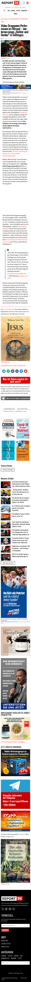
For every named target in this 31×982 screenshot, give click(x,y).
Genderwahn (14, 19)
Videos (15, 14)
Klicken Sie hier (5, 362)
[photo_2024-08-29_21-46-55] (15, 655)
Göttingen (13, 365)
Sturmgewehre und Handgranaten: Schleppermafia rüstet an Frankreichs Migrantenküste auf (20, 532)
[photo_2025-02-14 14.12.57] (14, 709)
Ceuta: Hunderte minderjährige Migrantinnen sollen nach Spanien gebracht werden (21, 524)
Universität (21, 365)
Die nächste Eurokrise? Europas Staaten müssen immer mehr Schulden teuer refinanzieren (20, 540)
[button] (4, 11)
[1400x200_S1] (15, 88)
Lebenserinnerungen (9, 309)
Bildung (4, 19)
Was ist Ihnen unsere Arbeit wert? (15, 380)
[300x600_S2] (14, 617)
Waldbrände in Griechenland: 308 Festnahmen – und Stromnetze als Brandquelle (21, 548)
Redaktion (8, 7)
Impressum (24, 978)
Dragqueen (5, 365)
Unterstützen (15, 7)
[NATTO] (15, 739)
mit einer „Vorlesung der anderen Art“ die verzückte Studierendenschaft (15, 153)
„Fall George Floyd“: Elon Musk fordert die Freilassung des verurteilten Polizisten (20, 492)
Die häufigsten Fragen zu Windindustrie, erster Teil (21, 515)
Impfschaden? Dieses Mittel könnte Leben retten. (15, 713)
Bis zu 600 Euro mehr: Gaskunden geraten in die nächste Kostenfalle (21, 508)
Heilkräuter (22, 834)
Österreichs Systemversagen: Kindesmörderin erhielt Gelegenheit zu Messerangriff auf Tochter (21, 484)
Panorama (24, 11)
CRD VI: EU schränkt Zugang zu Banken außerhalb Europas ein (20, 555)
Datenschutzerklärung (10, 978)
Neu (9, 11)
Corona (13, 11)
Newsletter (23, 7)
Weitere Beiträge (8, 469)
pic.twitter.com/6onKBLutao (16, 273)
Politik (18, 11)
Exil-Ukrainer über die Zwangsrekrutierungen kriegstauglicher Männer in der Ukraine (21, 500)
